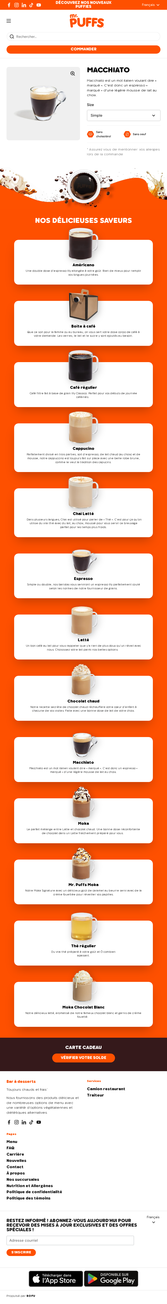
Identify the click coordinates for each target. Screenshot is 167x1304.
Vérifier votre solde (83, 1058)
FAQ (10, 1148)
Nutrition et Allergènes (30, 1186)
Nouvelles (16, 1161)
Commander (84, 49)
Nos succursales (23, 1179)
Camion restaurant (106, 1089)
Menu (12, 1142)
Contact (15, 1167)
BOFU (31, 1296)
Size (90, 104)
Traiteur (95, 1095)
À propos (16, 1173)
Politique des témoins (28, 1198)
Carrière (15, 1154)
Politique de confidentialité (34, 1192)
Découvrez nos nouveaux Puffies (83, 4)
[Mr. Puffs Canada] (87, 21)
